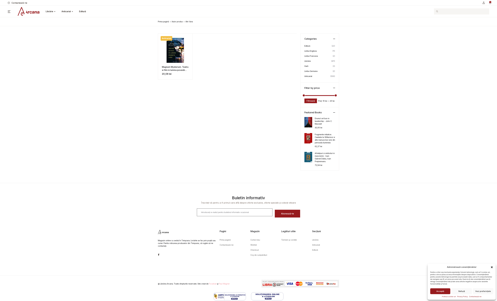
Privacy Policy (462, 297)
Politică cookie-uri (449, 297)
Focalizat (213, 284)
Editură (82, 11)
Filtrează (310, 101)
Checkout (254, 250)
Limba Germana (310, 71)
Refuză (461, 291)
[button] (492, 267)
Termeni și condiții (289, 240)
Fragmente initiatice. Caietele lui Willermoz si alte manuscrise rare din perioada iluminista (325, 138)
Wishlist (253, 245)
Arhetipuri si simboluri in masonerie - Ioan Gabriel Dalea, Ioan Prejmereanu (325, 157)
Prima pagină (163, 21)
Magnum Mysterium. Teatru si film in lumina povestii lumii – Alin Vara (175, 70)
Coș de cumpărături (258, 255)
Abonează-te (287, 213)
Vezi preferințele (483, 291)
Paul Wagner (224, 284)
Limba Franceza (311, 56)
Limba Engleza (310, 51)
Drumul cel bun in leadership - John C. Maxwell (323, 121)
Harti (306, 66)
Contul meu (255, 240)
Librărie (49, 11)
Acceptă (440, 291)
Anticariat (66, 11)
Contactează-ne (475, 297)
